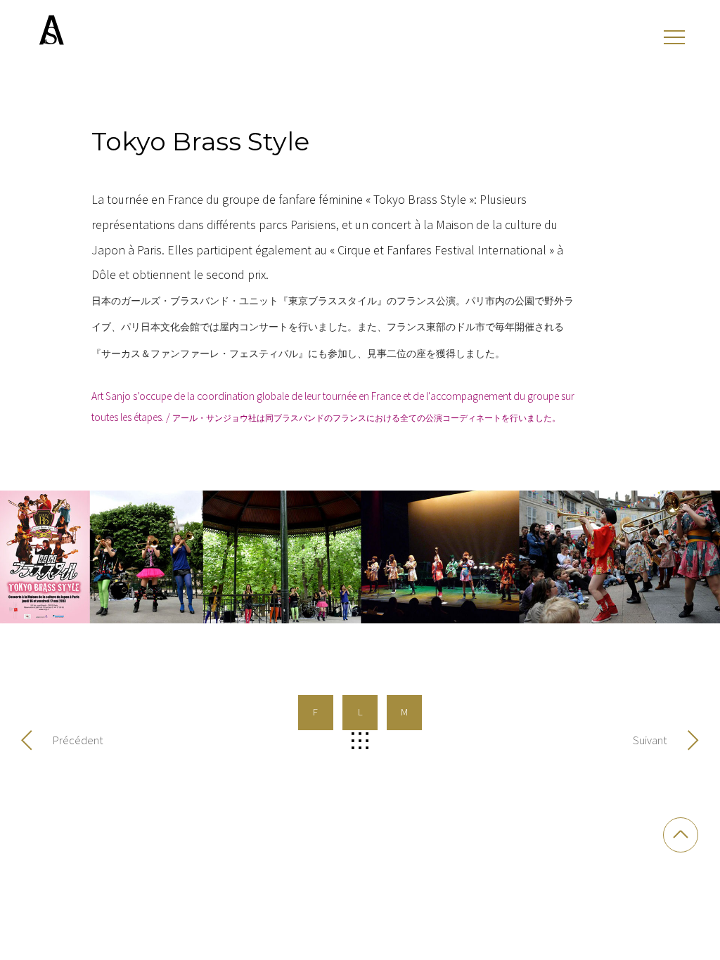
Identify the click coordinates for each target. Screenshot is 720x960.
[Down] (680, 834)
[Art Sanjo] (50, 29)
